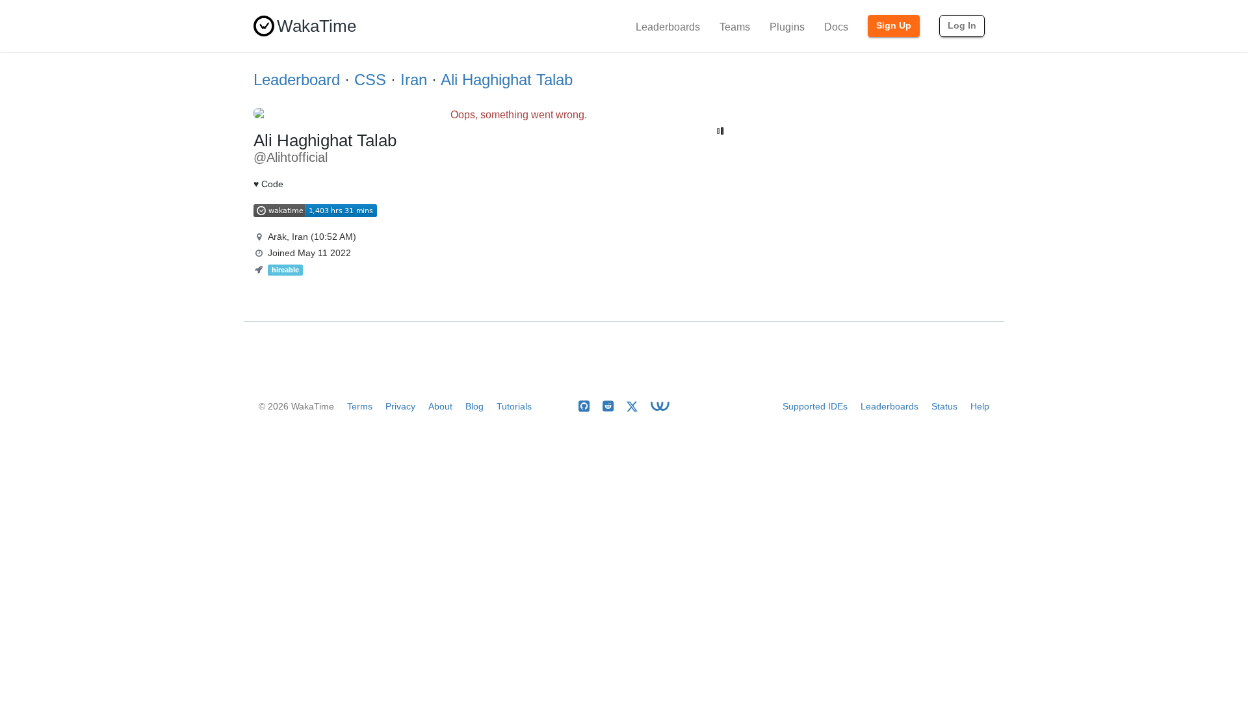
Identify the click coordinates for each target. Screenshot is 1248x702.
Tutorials (514, 406)
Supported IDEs (815, 406)
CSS (370, 79)
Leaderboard (297, 79)
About (440, 406)
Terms (359, 406)
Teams (735, 26)
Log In (962, 25)
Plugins (787, 26)
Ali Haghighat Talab (507, 79)
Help (979, 406)
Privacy (400, 406)
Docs (836, 26)
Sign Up (893, 25)
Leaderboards (668, 26)
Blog (474, 406)
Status (944, 406)
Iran (413, 79)
